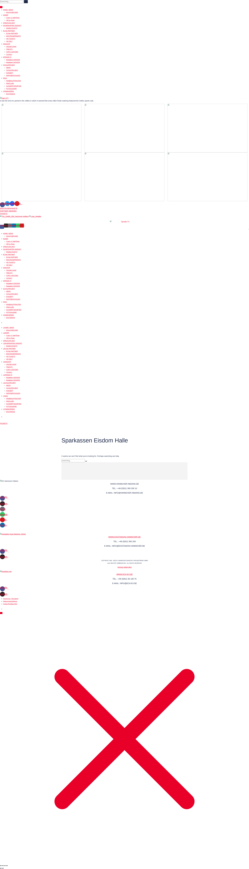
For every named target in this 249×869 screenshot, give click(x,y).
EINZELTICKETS (11, 28)
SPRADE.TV (7, 57)
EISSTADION (10, 94)
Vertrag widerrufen (124, 567)
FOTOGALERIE (11, 89)
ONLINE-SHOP (11, 46)
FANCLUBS (10, 83)
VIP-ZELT (9, 41)
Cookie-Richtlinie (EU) (10, 604)
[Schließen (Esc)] (7, 865)
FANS (5, 78)
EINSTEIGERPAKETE (13, 36)
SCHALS (9, 54)
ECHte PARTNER (9, 31)
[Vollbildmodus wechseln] (3, 865)
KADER (5, 15)
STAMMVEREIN (8, 91)
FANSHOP (6, 44)
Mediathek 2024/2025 (13, 62)
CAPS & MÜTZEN (12, 52)
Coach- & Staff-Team (13, 18)
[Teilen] (5, 865)
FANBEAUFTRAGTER (13, 81)
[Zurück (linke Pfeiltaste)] (1, 868)
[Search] (26, 1)
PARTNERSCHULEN (13, 75)
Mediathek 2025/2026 (13, 60)
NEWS (8, 67)
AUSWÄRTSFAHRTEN (13, 86)
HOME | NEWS (8, 10)
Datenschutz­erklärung (10, 601)
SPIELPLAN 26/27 (9, 23)
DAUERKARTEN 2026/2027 (12, 25)
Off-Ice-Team (10, 20)
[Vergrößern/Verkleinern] (1, 865)
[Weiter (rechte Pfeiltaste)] (3, 868)
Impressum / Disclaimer (10, 598)
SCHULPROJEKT (9, 65)
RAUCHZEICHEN (12, 12)
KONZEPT (9, 73)
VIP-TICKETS (10, 39)
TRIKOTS (9, 49)
